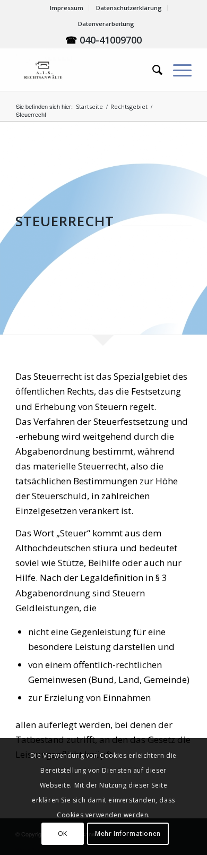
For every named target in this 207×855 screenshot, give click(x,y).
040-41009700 (111, 39)
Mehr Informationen (128, 833)
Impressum (66, 8)
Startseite (89, 106)
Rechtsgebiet (129, 106)
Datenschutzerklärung (129, 8)
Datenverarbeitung (106, 24)
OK (62, 833)
